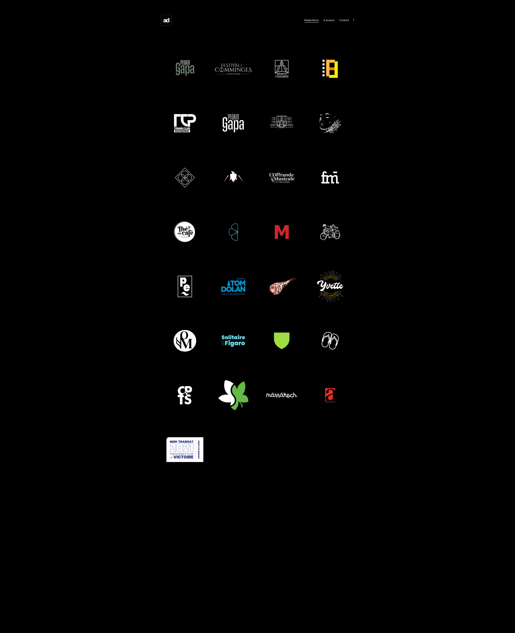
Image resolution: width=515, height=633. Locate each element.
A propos (328, 20)
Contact (344, 20)
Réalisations (311, 20)
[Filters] (353, 19)
